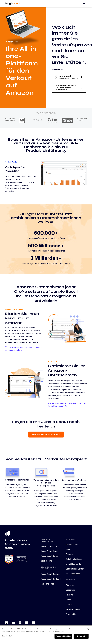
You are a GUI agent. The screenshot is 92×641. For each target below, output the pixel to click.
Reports (69, 554)
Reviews (69, 595)
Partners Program (73, 609)
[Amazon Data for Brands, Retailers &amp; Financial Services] (12, 3)
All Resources (72, 544)
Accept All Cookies (63, 636)
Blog (68, 549)
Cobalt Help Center (74, 559)
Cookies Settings (8, 636)
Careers (69, 604)
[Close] (88, 629)
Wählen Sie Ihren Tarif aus (46, 434)
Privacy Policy (58, 631)
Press (68, 599)
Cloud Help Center (73, 564)
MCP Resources (73, 573)
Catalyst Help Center (74, 569)
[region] (46, 633)
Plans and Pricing (48, 584)
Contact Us (71, 614)
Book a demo (46, 561)
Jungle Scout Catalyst (50, 574)
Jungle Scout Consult (50, 556)
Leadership (70, 590)
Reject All (81, 636)
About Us (70, 585)
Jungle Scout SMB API (51, 579)
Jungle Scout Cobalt (49, 546)
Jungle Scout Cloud (49, 551)
